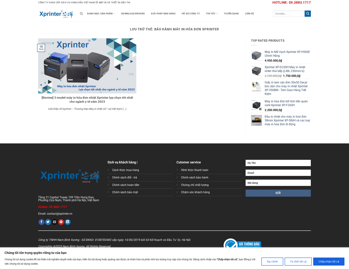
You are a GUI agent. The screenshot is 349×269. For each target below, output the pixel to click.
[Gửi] (308, 14)
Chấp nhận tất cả (328, 261)
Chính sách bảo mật (125, 192)
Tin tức (210, 13)
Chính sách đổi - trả (124, 177)
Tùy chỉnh (272, 261)
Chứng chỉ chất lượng (195, 185)
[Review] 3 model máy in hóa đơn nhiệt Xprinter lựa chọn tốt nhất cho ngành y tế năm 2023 (87, 99)
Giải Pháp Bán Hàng (163, 13)
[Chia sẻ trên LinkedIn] (68, 222)
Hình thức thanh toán (194, 170)
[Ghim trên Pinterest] (61, 222)
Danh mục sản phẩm (100, 13)
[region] (174, 258)
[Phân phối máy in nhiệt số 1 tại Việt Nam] (56, 14)
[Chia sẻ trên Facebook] (42, 222)
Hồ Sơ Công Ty (191, 13)
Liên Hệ (249, 13)
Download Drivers (133, 13)
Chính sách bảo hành (194, 177)
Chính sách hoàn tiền (125, 185)
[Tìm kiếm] (81, 13)
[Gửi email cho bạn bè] (55, 222)
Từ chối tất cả (298, 261)
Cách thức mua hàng (125, 170)
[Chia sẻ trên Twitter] (48, 222)
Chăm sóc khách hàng (195, 192)
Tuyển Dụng (231, 13)
